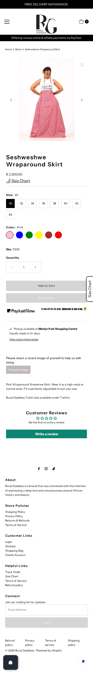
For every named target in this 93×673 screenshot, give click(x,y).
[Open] (10, 662)
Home (8, 49)
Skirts (18, 49)
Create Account (15, 555)
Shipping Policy (15, 511)
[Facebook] (39, 468)
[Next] (81, 100)
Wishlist (10, 546)
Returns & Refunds (17, 520)
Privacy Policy (14, 516)
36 (43, 203)
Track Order (13, 572)
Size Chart (11, 576)
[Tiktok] (54, 468)
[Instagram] (46, 468)
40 (65, 203)
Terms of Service (16, 525)
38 (54, 203)
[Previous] (11, 100)
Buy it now (46, 297)
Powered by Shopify (49, 650)
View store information (23, 339)
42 (76, 203)
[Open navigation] (7, 21)
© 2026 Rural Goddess (19, 650)
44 (10, 214)
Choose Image (18, 369)
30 (10, 203)
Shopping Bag (14, 550)
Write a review (46, 434)
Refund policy (14, 585)
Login (8, 541)
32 (21, 203)
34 (32, 203)
